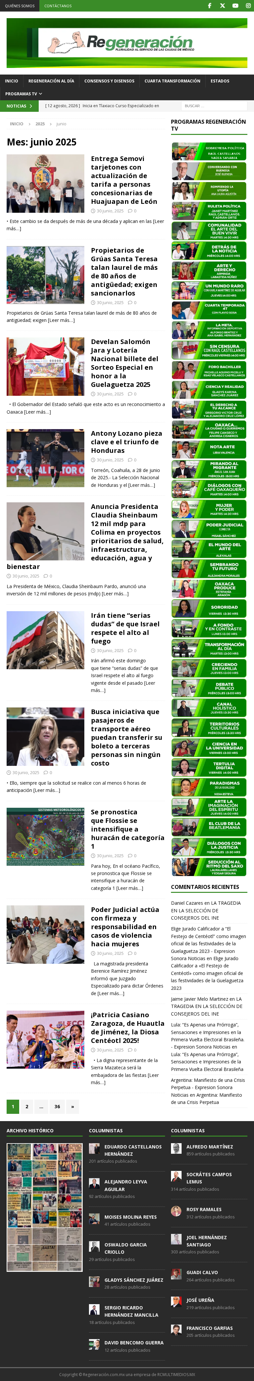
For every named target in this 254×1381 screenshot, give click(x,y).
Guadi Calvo (202, 1272)
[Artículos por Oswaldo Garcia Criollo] (94, 1248)
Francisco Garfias (210, 1328)
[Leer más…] (61, 320)
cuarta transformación (172, 81)
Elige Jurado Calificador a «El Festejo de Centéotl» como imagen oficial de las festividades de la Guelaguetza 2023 (207, 973)
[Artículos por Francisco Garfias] (176, 1331)
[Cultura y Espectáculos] (45, 458)
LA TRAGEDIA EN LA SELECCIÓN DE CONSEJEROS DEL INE (206, 910)
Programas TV (21, 94)
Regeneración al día (51, 81)
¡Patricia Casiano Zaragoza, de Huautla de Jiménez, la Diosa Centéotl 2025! (128, 1027)
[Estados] (45, 275)
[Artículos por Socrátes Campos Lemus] (176, 1178)
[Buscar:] (214, 105)
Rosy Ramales (204, 1209)
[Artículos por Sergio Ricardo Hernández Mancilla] (94, 1311)
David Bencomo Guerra (134, 1342)
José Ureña (200, 1300)
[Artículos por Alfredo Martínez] (176, 1150)
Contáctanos (57, 5)
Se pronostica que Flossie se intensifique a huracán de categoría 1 (128, 829)
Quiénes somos (19, 5)
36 (57, 1106)
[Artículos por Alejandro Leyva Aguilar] (94, 1185)
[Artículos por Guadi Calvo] (176, 1276)
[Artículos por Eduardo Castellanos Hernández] (94, 1150)
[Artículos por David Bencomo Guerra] (94, 1346)
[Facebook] (209, 6)
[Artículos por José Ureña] (176, 1304)
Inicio (11, 81)
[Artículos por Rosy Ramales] (176, 1213)
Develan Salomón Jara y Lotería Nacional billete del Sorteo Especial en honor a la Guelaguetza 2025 (124, 363)
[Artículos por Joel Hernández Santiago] (176, 1241)
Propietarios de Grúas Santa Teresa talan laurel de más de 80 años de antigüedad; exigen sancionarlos (124, 272)
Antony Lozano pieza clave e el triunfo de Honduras (126, 442)
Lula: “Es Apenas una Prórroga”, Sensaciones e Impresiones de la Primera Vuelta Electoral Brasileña (207, 1061)
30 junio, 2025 (110, 211)
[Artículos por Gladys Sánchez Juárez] (94, 1283)
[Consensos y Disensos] (45, 183)
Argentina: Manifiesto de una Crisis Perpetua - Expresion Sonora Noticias (208, 1087)
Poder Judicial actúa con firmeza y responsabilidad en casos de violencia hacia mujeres (125, 926)
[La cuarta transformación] (45, 531)
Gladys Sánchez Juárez (134, 1280)
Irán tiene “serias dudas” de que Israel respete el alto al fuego (125, 628)
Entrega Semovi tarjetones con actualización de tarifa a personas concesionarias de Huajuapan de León (124, 180)
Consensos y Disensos (109, 81)
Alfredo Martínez (210, 1147)
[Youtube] (235, 6)
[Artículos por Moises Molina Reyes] (94, 1220)
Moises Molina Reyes (131, 1217)
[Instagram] (248, 6)
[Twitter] (222, 6)
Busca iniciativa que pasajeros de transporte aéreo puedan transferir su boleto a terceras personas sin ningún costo (126, 737)
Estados (220, 81)
